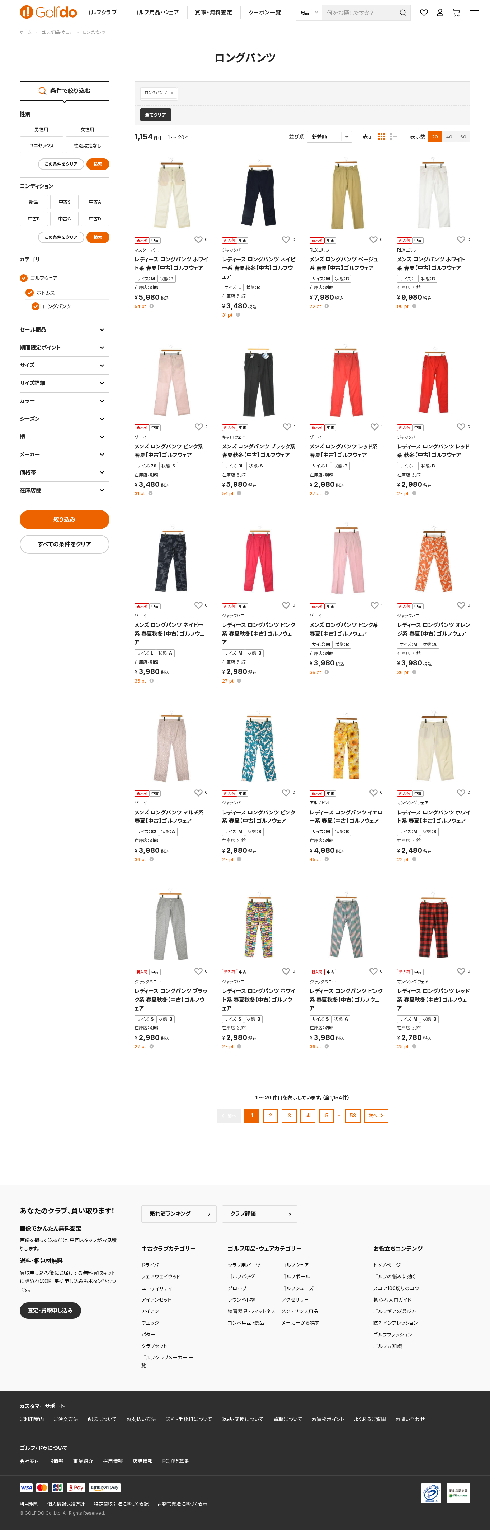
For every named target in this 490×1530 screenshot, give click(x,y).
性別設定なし (87, 145)
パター (148, 1334)
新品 (33, 202)
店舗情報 (143, 1461)
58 (353, 1115)
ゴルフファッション (392, 1334)
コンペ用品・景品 (246, 1323)
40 (449, 136)
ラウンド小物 (241, 1300)
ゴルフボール (296, 1276)
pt (141, 306)
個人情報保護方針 (66, 1504)
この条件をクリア (61, 164)
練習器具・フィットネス (251, 1311)
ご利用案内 (32, 1419)
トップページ (387, 1265)
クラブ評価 (243, 1213)
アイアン (150, 1311)
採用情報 (113, 1461)
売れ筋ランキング (170, 1213)
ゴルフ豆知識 (387, 1346)
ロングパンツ (156, 92)
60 (463, 136)
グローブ (237, 1288)
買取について (287, 1419)
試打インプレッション (395, 1323)
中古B (34, 219)
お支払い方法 (141, 1419)
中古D (95, 219)
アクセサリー (295, 1300)
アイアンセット (156, 1300)
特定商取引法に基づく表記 (121, 1504)
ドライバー (152, 1265)
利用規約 (29, 1504)
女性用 (87, 129)
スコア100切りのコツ (396, 1288)
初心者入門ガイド (392, 1300)
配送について (102, 1419)
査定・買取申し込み (50, 1310)
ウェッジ (150, 1323)
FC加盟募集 (175, 1461)
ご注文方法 (66, 1419)
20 (435, 136)
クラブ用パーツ (244, 1265)
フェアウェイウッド (160, 1276)
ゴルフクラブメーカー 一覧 (167, 1361)
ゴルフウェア (295, 1265)
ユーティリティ (156, 1288)
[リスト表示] (393, 136)
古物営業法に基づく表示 (182, 1504)
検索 (98, 164)
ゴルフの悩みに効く (394, 1276)
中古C (64, 219)
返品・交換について (243, 1419)
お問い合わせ (410, 1419)
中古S (64, 202)
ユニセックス (41, 145)
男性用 (41, 129)
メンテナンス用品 (300, 1311)
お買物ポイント (328, 1419)
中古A (95, 202)
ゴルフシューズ (298, 1288)
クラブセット (154, 1346)
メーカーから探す (301, 1323)
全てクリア (155, 115)
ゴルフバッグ (241, 1276)
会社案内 (30, 1461)
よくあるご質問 (370, 1419)
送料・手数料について (189, 1419)
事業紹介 (83, 1461)
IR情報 (56, 1461)
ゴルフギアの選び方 (394, 1311)
